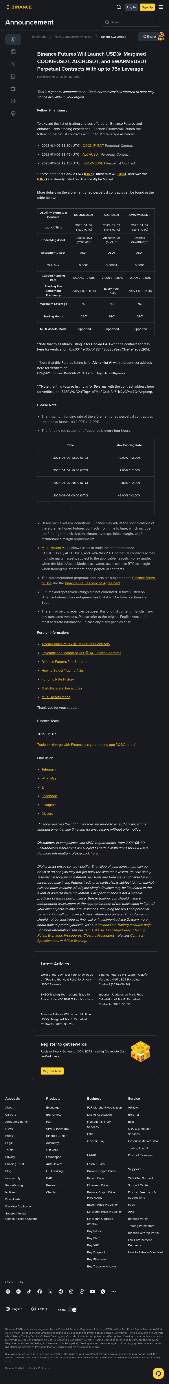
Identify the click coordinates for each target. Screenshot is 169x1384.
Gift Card (52, 1150)
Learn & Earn (96, 1164)
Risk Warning (14, 1185)
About (9, 1107)
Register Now (52, 1071)
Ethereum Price (97, 1185)
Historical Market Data (143, 1141)
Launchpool (54, 1157)
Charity (51, 1192)
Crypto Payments (57, 1129)
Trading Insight (138, 1148)
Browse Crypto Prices (102, 1171)
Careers (10, 1114)
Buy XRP (93, 1245)
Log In (131, 7)
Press (9, 1136)
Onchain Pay (95, 1141)
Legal (9, 1143)
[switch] (72, 1309)
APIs (131, 1212)
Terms (9, 1150)
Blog (8, 1171)
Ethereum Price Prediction (105, 1212)
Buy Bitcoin (95, 1231)
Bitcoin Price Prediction (103, 1205)
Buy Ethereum (97, 1259)
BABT (50, 1178)
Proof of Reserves (140, 1155)
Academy (52, 1143)
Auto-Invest (54, 1164)
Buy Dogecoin (97, 1252)
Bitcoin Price (95, 1178)
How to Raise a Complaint (145, 1252)
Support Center (138, 1185)
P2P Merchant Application (104, 1107)
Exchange (53, 1107)
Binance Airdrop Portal (143, 1233)
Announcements (16, 1122)
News (9, 1129)
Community (12, 1178)
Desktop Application (19, 1206)
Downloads (12, 1199)
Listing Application (99, 1114)
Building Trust (14, 1164)
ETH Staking (54, 1171)
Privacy (10, 1157)
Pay (48, 1122)
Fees (131, 1205)
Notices (10, 1192)
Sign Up (147, 7)
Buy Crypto (53, 1114)
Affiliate (133, 1107)
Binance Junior (56, 1136)
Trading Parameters (141, 1226)
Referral (133, 1114)
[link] (13, 39)
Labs (90, 1134)
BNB (131, 1122)
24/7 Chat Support (140, 1178)
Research (52, 1185)
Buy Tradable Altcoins (102, 1266)
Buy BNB (93, 1238)
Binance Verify (138, 1219)
